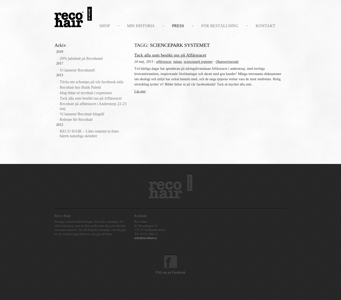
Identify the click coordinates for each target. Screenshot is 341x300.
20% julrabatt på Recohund (81, 58)
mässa (177, 62)
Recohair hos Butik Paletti (80, 87)
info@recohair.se (145, 238)
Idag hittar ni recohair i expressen (86, 93)
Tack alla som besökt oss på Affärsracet (91, 98)
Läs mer (140, 91)
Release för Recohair (76, 119)
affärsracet (163, 62)
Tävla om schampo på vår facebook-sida (91, 82)
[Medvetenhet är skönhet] (170, 186)
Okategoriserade (227, 62)
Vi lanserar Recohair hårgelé (82, 114)
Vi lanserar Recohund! (77, 70)
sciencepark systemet (198, 62)
